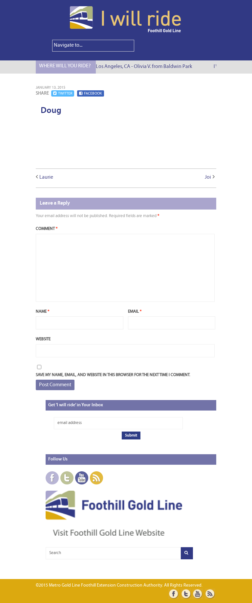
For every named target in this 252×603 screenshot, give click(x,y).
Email (134, 311)
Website (43, 339)
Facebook (93, 94)
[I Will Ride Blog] (126, 31)
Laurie (46, 177)
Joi (208, 177)
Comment (46, 229)
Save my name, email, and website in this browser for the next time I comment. (113, 375)
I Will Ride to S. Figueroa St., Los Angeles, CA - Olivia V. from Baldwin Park (112, 66)
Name (42, 311)
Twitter (65, 94)
